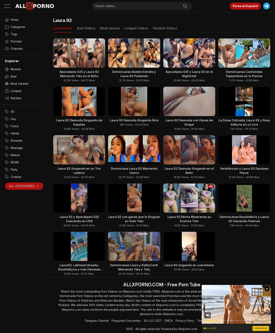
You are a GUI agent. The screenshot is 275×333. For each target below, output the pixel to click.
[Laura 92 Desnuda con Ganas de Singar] (189, 101)
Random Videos (165, 28)
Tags (14, 34)
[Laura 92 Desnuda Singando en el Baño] (189, 149)
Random (16, 98)
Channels (17, 48)
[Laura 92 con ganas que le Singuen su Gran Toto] (134, 198)
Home (15, 19)
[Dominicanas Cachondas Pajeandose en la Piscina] (244, 53)
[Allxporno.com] (34, 6)
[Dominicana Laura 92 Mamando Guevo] (134, 149)
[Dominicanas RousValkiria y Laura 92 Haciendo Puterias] (244, 198)
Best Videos (86, 28)
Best (14, 76)
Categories (18, 27)
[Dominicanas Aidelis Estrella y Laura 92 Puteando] (134, 53)
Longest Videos (136, 28)
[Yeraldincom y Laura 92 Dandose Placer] (244, 149)
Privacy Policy (185, 320)
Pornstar (16, 41)
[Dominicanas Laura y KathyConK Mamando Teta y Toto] (134, 246)
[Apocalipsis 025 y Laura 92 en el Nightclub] (189, 53)
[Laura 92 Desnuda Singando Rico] (134, 101)
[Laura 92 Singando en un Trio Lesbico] (79, 149)
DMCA (168, 320)
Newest (16, 69)
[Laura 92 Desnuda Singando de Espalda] (79, 101)
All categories (22, 186)
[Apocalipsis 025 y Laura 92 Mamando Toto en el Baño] (79, 53)
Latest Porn (62, 28)
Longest (16, 91)
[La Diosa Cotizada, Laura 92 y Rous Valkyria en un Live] (244, 101)
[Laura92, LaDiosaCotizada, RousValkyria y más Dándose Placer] (79, 246)
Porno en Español (245, 6)
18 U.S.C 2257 (153, 320)
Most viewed (19, 83)
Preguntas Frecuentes (126, 320)
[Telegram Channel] (266, 6)
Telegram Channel (96, 320)
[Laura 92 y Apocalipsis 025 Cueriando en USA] (79, 198)
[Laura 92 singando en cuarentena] (189, 246)
